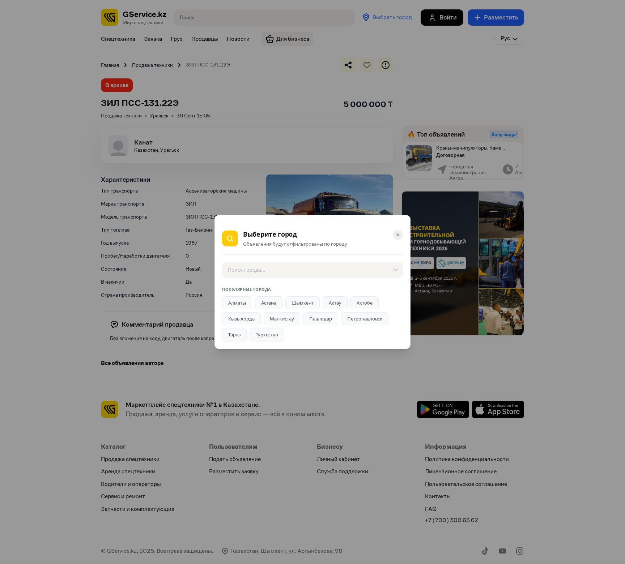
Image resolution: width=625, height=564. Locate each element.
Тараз (234, 334)
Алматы (237, 303)
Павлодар (320, 318)
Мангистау (282, 318)
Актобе (365, 303)
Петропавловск (364, 318)
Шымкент (303, 303)
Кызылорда (241, 318)
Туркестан (267, 334)
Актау (335, 303)
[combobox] (312, 270)
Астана (268, 303)
